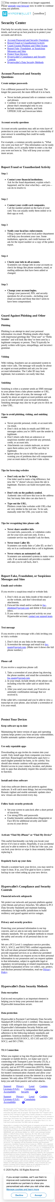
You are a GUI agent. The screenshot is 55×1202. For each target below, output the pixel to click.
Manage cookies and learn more (22, 1189)
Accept (38, 1195)
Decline (19, 1195)
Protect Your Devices (17, 54)
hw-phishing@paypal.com (26, 606)
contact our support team (40, 616)
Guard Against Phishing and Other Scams (27, 45)
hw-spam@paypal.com (18, 678)
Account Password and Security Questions (27, 40)
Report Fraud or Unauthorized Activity (26, 43)
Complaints (29, 1099)
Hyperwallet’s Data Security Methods (25, 62)
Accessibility (10, 1091)
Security (25, 1091)
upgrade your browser (18, 5)
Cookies (44, 1086)
